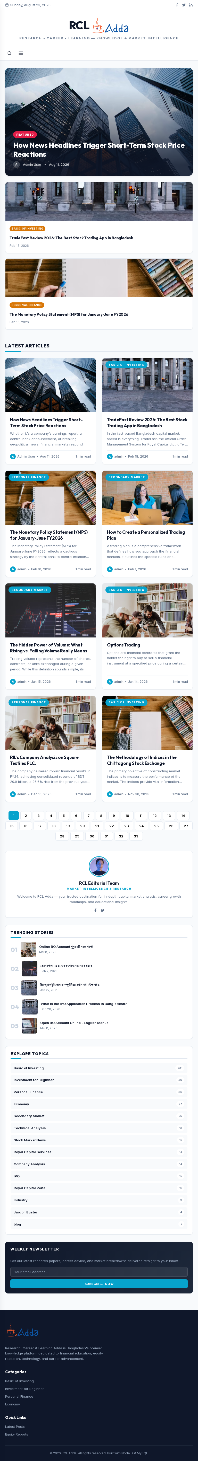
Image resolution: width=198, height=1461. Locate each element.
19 (68, 826)
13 (169, 815)
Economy (12, 1404)
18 (54, 826)
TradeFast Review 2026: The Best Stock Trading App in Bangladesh (71, 237)
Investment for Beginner (24, 1389)
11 (141, 815)
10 (127, 815)
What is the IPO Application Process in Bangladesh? (84, 1004)
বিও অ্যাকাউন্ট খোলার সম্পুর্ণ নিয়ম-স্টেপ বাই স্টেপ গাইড (70, 985)
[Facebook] (177, 5)
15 (11, 826)
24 (141, 826)
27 (186, 826)
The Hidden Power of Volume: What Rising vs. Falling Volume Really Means (48, 647)
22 (111, 826)
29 (77, 836)
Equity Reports (16, 1434)
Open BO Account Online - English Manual (75, 1023)
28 (62, 836)
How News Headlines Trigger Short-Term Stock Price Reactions (46, 422)
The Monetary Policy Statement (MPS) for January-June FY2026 (69, 314)
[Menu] (21, 53)
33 (136, 836)
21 (97, 826)
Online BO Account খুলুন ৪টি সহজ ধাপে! (66, 946)
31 (107, 836)
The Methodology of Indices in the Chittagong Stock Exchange (142, 760)
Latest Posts (15, 1426)
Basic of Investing (19, 1381)
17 (40, 826)
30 (92, 836)
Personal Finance (19, 1396)
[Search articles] (9, 53)
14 (183, 815)
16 (26, 826)
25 (156, 826)
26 (171, 826)
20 (82, 826)
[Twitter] (184, 5)
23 (126, 826)
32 (121, 836)
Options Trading (123, 645)
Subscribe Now (99, 1284)
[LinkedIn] (191, 5)
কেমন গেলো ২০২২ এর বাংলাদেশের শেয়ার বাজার (66, 966)
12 (155, 815)
